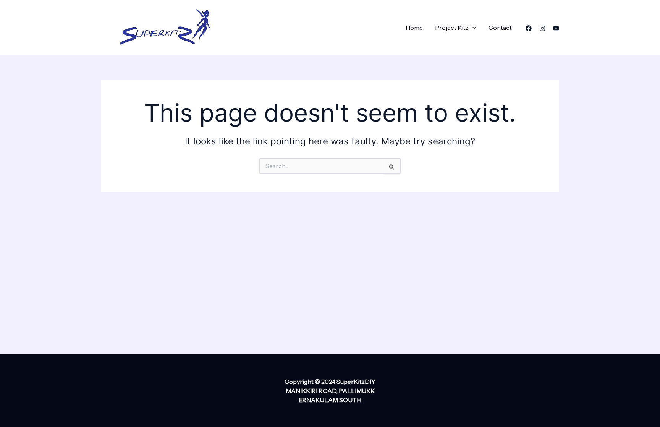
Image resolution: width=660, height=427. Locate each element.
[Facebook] (529, 28)
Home (414, 27)
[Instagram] (542, 28)
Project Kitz (452, 27)
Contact (500, 27)
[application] (472, 27)
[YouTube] (556, 28)
